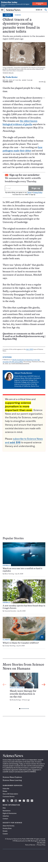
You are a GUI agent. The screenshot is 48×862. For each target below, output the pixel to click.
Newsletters (6, 811)
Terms (29, 192)
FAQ (4, 808)
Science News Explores (12, 777)
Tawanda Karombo (10, 611)
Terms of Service (30, 845)
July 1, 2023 (29, 349)
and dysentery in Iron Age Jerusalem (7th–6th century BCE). (21, 360)
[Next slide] (43, 684)
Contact (5, 818)
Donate (5, 831)
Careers (5, 834)
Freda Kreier (12, 77)
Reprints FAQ (10, 339)
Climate (6, 640)
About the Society (8, 826)
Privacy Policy (37, 192)
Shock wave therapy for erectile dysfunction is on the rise (23, 694)
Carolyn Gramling (10, 645)
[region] (24, 691)
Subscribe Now (39, 4)
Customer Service (8, 796)
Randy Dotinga (16, 700)
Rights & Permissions (10, 813)
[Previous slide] (4, 684)
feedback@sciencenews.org (30, 336)
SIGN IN (39, 10)
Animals (6, 565)
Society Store (7, 828)
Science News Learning (12, 780)
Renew (5, 791)
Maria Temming (9, 574)
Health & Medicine (17, 687)
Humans (18, 15)
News (8, 15)
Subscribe (6, 788)
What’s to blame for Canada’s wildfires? (21, 643)
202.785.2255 (41, 843)
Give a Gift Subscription (10, 794)
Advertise (6, 816)
